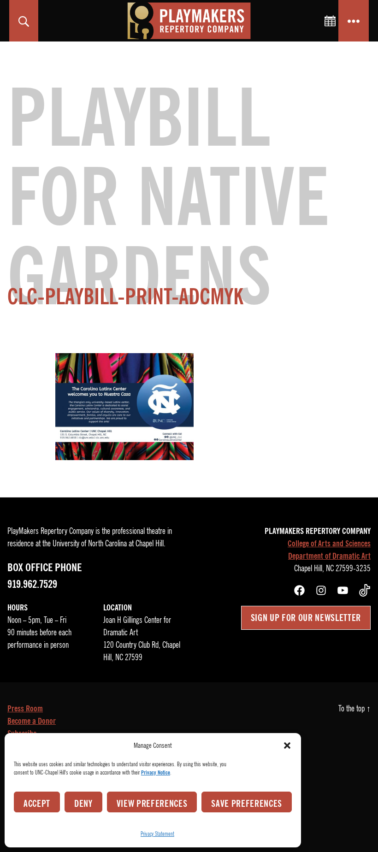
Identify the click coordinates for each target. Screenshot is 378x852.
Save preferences (246, 804)
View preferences (152, 804)
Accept (37, 804)
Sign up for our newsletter (306, 618)
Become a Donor (31, 721)
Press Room (25, 708)
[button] (287, 745)
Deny (83, 804)
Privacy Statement (157, 833)
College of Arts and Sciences (329, 543)
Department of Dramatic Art (329, 556)
